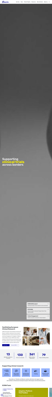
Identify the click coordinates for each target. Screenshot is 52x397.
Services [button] (17, 1)
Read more (5, 345)
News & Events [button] (40, 1)
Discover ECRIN (14, 345)
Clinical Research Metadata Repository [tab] (7, 393)
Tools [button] (22, 1)
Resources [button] (34, 1)
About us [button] (46, 1)
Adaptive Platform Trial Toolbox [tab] (8, 389)
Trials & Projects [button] (27, 1)
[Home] (5, 1)
